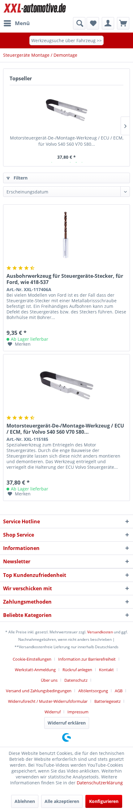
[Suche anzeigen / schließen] (79, 23)
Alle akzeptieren (62, 801)
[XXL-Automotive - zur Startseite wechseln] (34, 8)
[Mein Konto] (108, 23)
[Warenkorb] (123, 23)
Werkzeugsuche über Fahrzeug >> (66, 40)
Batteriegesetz (107, 701)
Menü (22, 23)
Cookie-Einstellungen (32, 659)
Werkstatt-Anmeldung (35, 669)
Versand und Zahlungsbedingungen (38, 691)
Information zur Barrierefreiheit (87, 659)
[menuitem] (16, 23)
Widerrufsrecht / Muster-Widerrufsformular (48, 701)
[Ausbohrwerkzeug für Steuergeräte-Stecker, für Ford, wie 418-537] (66, 236)
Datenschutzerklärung (100, 783)
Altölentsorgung (93, 691)
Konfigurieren (103, 801)
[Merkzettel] (93, 23)
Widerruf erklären (67, 723)
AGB (118, 691)
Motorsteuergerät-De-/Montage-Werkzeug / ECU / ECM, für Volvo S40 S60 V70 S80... (66, 141)
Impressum (77, 712)
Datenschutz (76, 680)
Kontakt (106, 669)
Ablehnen (25, 801)
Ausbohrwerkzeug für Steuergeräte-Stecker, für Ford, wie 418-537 (64, 279)
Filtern (20, 178)
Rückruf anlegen (77, 669)
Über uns (49, 680)
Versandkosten (100, 632)
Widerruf (53, 712)
